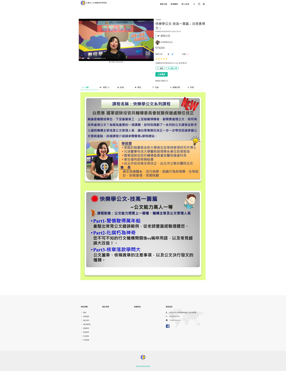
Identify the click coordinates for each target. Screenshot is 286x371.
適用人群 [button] (173, 68)
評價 (192, 87)
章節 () (105, 87)
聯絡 (161, 68)
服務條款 (86, 328)
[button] (194, 4)
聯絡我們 (86, 332)
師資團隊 (174, 4)
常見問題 (86, 340)
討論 (157, 87)
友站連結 (86, 336)
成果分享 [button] (176, 87)
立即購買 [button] (161, 74)
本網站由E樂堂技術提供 (143, 366)
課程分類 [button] (163, 4)
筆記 (139, 87)
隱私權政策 (86, 324)
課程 (84, 312)
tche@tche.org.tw (175, 320)
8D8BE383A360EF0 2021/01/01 (168, 31)
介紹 (87, 87)
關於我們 (86, 320)
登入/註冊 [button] (185, 4)
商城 (122, 87)
